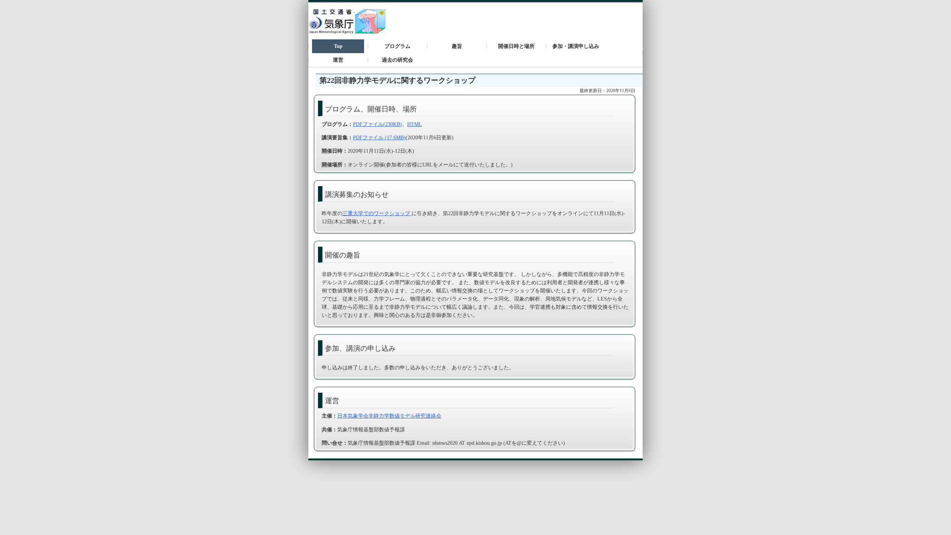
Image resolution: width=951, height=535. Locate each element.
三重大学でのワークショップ (377, 213)
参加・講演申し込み (575, 46)
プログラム (397, 46)
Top (338, 46)
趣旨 (457, 46)
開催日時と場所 (516, 46)
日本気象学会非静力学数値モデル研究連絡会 (389, 416)
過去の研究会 (397, 60)
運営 (338, 60)
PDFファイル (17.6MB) (379, 137)
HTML (414, 124)
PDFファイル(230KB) (377, 124)
